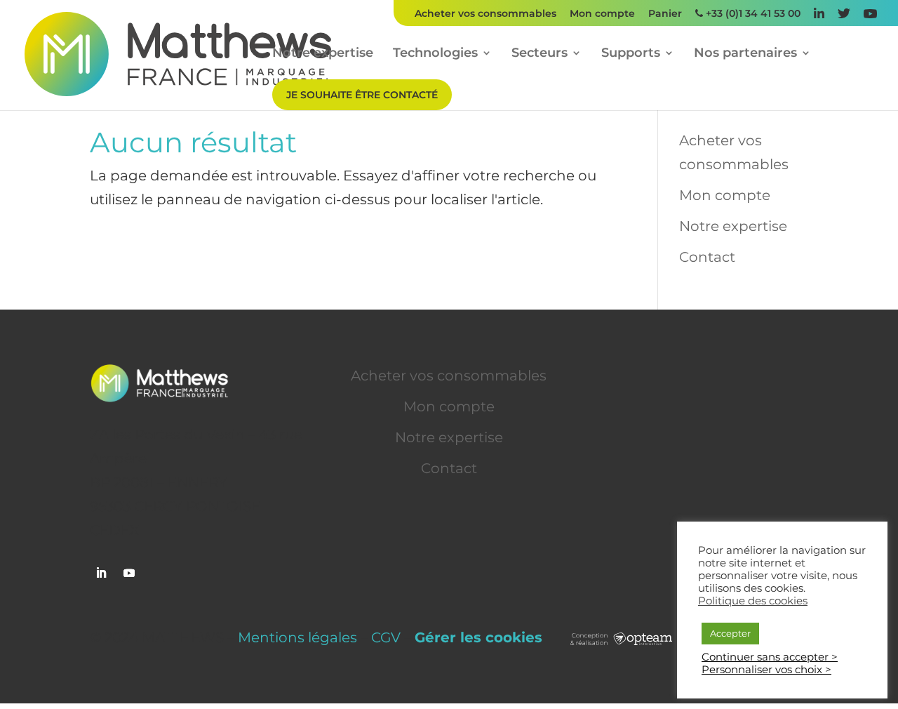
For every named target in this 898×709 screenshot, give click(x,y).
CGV (386, 637)
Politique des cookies (752, 601)
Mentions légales (297, 637)
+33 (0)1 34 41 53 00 (751, 14)
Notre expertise (322, 54)
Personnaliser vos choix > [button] (766, 669)
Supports (630, 54)
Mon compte (602, 14)
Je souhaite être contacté (362, 94)
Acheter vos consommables (485, 14)
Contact (707, 257)
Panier (665, 14)
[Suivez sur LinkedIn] (101, 573)
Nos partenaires (745, 54)
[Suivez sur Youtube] (129, 573)
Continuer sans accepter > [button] (770, 657)
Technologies (435, 54)
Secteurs (539, 54)
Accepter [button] (730, 633)
